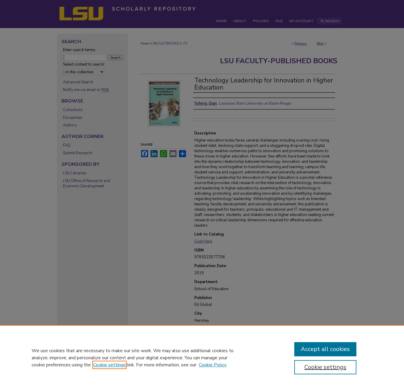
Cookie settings (109, 365)
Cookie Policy (213, 365)
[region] (202, 357)
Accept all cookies (325, 349)
